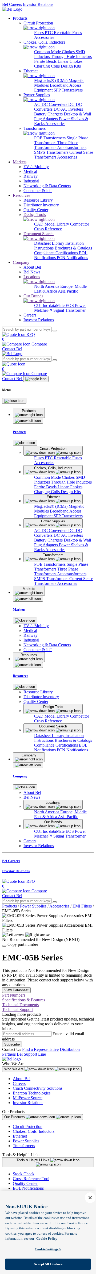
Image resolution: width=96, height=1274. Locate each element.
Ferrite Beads (46, 61)
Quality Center (25, 1183)
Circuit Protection (27, 1126)
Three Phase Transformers (56, 145)
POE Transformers (50, 138)
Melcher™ (43, 310)
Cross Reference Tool (31, 1178)
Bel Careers (12, 4)
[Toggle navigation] (36, 379)
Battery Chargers (49, 114)
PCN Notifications (72, 257)
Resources (21, 195)
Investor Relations (38, 4)
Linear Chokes (70, 61)
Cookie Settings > (48, 1249)
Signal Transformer (69, 310)
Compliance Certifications (56, 253)
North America (47, 286)
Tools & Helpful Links (33, 1160)
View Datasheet (16, 990)
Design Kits (71, 66)
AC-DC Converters (51, 104)
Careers (19, 1083)
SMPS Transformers (51, 152)
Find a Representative (40, 1049)
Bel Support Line (31, 1054)
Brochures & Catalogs (73, 248)
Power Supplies (33, 906)
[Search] (55, 330)
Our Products (15, 1117)
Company (21, 262)
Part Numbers (13, 995)
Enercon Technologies (31, 1093)
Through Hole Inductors (71, 56)
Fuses (39, 32)
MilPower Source (27, 1098)
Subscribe (12, 1044)
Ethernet (20, 1136)
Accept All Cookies (48, 1264)
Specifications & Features (23, 1000)
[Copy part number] (4, 946)
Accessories (44, 37)
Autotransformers (71, 147)
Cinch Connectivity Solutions (37, 1088)
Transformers (24, 1145)
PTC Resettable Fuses (63, 32)
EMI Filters (82, 906)
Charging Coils (47, 66)
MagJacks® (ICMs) (51, 80)
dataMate (57, 305)
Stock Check (23, 1174)
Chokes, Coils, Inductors (33, 1131)
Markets (19, 162)
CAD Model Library (52, 224)
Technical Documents (20, 1004)
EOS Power (76, 305)
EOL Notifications (28, 1188)
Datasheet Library (49, 243)
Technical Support (17, 1009)
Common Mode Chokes (55, 51)
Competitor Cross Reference (61, 226)
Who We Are (14, 1069)
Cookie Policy (46, 1238)
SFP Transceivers (68, 90)
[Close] (14, 401)
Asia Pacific (68, 291)
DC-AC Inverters (68, 109)
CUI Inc (41, 305)
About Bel (21, 1078)
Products (20, 18)
